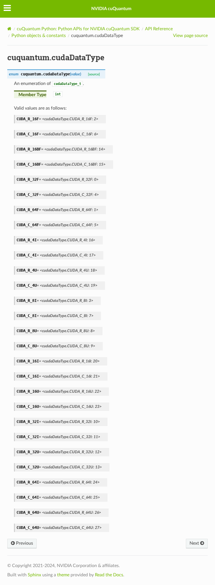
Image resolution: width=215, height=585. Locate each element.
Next (195, 543)
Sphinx (34, 575)
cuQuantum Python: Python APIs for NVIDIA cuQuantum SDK (78, 29)
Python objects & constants (38, 35)
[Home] (9, 28)
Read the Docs (109, 575)
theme (63, 575)
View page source (190, 35)
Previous (24, 543)
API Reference (159, 29)
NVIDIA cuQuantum (111, 8)
